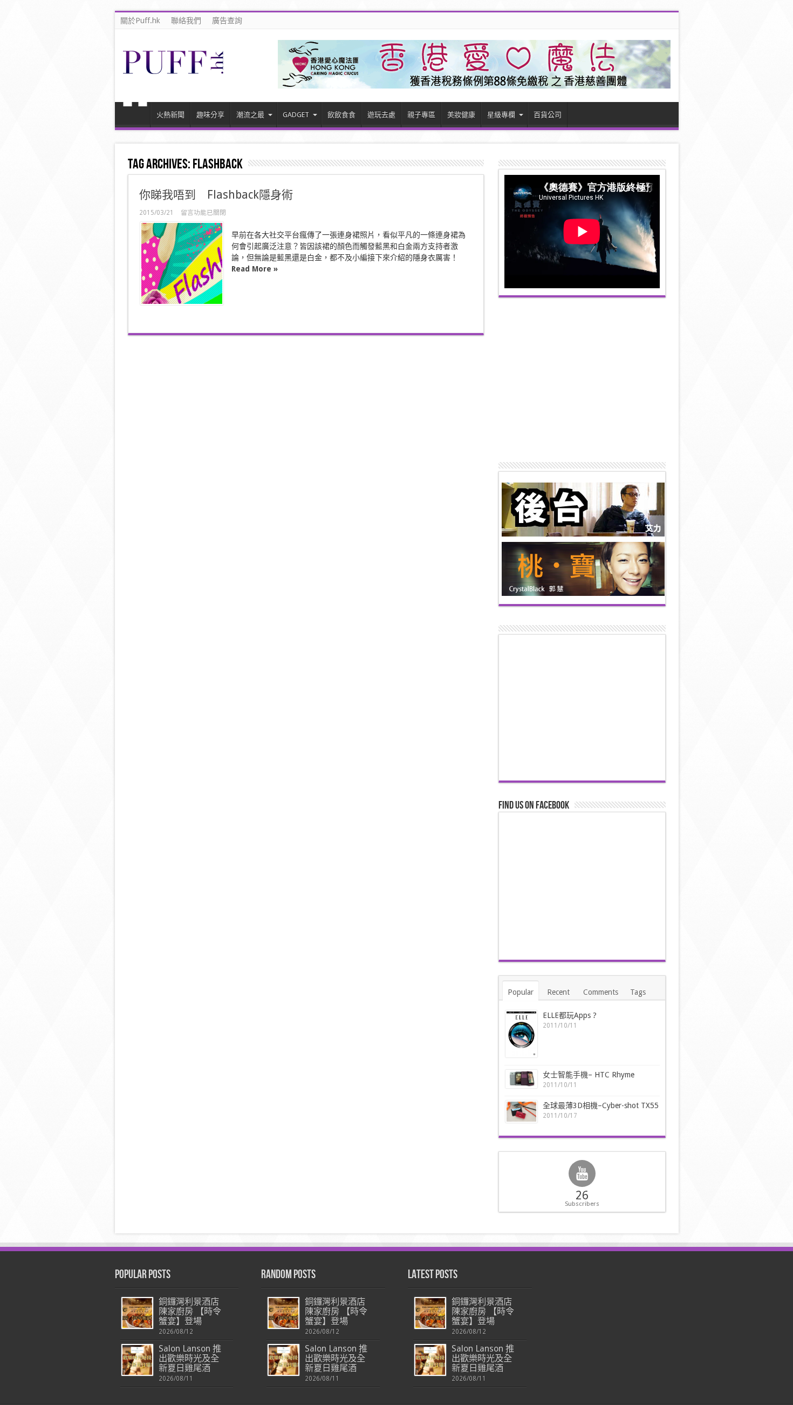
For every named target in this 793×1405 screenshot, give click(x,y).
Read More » (254, 268)
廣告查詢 (227, 20)
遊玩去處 (381, 115)
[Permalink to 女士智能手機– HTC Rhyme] (521, 1079)
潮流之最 (250, 115)
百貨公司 (548, 115)
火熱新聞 (170, 115)
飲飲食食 (341, 115)
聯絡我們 (186, 20)
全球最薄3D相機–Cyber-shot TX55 (601, 1105)
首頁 (135, 116)
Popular (521, 992)
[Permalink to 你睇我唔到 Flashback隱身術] (181, 263)
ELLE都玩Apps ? (570, 1015)
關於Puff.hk (140, 20)
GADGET (296, 115)
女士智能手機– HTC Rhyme (588, 1074)
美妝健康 (461, 115)
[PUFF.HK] (174, 72)
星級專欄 (501, 115)
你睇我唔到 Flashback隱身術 (216, 194)
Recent (558, 992)
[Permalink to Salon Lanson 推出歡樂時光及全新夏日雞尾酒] (137, 1360)
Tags (638, 992)
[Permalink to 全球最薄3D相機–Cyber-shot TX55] (521, 1111)
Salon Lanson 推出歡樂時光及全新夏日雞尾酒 (190, 1358)
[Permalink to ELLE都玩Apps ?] (521, 1034)
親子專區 (421, 115)
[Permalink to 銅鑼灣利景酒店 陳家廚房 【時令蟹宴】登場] (137, 1313)
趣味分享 (210, 115)
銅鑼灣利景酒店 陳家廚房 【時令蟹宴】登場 (190, 1311)
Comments (600, 992)
